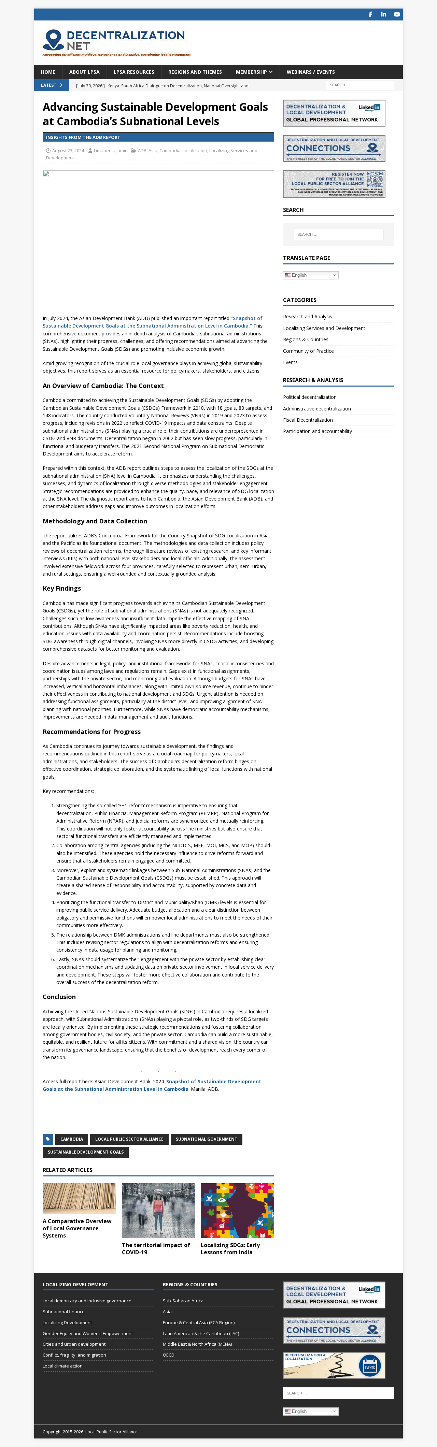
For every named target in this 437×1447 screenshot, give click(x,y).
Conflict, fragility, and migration (74, 1355)
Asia (153, 150)
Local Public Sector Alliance (129, 1139)
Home (48, 72)
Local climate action (63, 1366)
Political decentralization (310, 397)
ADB (142, 150)
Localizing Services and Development (324, 328)
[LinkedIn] (384, 14)
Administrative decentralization (317, 408)
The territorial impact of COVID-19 (156, 1248)
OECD (168, 1355)
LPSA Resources (134, 72)
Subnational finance (64, 1311)
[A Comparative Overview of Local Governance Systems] (79, 1198)
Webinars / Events (311, 72)
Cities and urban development (74, 1344)
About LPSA (84, 72)
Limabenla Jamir (110, 150)
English (299, 274)
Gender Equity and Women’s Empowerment (88, 1333)
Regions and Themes (195, 72)
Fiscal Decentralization (308, 420)
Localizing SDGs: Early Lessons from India (230, 1248)
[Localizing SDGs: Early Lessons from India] (237, 1210)
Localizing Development (67, 1322)
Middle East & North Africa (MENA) (197, 1344)
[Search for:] (360, 85)
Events (290, 362)
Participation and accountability (317, 431)
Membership (251, 72)
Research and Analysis (307, 316)
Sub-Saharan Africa (183, 1301)
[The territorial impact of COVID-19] (158, 1210)
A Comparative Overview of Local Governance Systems (77, 1228)
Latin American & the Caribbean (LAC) (201, 1333)
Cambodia (170, 150)
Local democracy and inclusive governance (87, 1301)
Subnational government (206, 1139)
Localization (195, 150)
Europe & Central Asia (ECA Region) (199, 1322)
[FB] (370, 14)
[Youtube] (397, 14)
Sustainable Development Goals (86, 1152)
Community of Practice (308, 351)
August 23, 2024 (68, 150)
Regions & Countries (305, 339)
